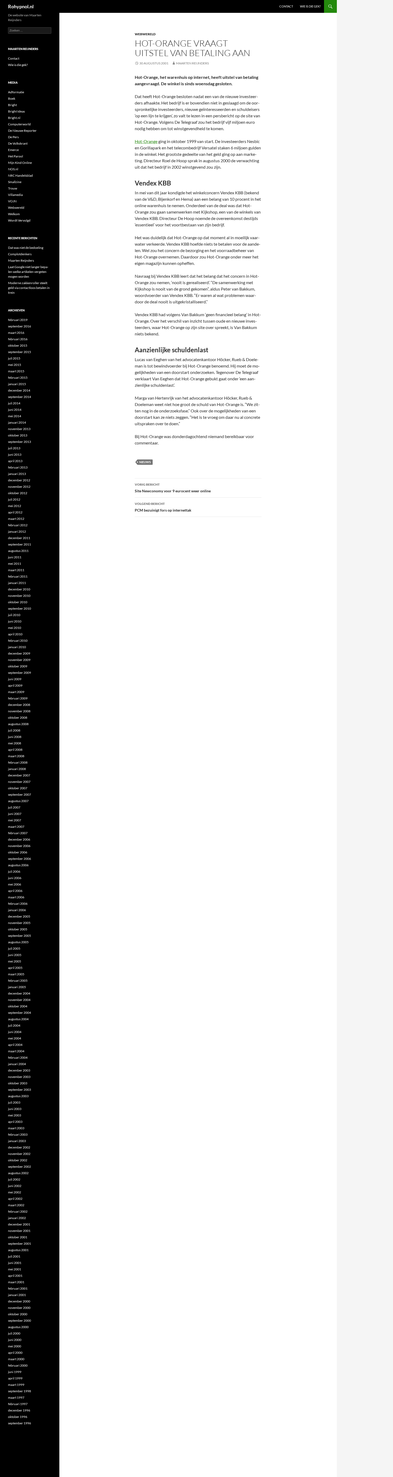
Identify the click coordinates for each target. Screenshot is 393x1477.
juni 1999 (14, 1372)
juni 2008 (14, 737)
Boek (11, 98)
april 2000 (15, 1353)
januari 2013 (17, 474)
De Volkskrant (18, 143)
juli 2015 (14, 358)
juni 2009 (14, 679)
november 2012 (19, 487)
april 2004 (15, 1045)
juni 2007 (14, 814)
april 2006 (15, 891)
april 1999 (15, 1378)
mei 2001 (14, 1269)
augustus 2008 (18, 724)
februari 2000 (18, 1365)
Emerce (13, 150)
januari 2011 (17, 583)
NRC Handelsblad (20, 175)
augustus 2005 (18, 942)
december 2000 (19, 1301)
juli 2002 (14, 1179)
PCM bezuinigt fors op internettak (163, 507)
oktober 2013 (17, 435)
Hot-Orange (146, 141)
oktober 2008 (17, 718)
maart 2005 (16, 974)
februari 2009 (18, 698)
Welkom (14, 214)
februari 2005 (18, 981)
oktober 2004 (17, 1006)
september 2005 (19, 936)
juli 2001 (14, 1256)
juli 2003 (14, 1102)
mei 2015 (14, 365)
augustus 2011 (18, 551)
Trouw (12, 188)
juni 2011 (14, 557)
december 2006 (19, 839)
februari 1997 (18, 1404)
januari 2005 (17, 987)
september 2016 (19, 326)
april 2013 (15, 461)
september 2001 (19, 1244)
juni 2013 (14, 455)
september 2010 (19, 608)
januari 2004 (17, 1064)
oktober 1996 (17, 1417)
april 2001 (15, 1276)
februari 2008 (18, 762)
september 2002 (19, 1167)
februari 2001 (18, 1288)
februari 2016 (18, 339)
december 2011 (19, 538)
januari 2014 (17, 422)
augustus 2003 (18, 1096)
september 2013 (19, 442)
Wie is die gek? (310, 6)
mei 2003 (14, 1115)
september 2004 (19, 1013)
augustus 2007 (18, 801)
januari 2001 (17, 1295)
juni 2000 (14, 1340)
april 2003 (15, 1122)
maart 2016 (16, 333)
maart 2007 (16, 827)
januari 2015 (17, 384)
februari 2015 (18, 378)
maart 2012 (16, 519)
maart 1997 (16, 1397)
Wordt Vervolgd (19, 220)
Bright (12, 105)
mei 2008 (14, 743)
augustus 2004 (18, 1019)
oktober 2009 (17, 666)
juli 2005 (14, 948)
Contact (286, 6)
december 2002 (19, 1147)
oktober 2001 (17, 1237)
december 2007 (19, 775)
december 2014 (19, 390)
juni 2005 (14, 955)
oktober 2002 (17, 1160)
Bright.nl (14, 118)
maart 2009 (16, 692)
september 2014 (19, 397)
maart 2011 (16, 570)
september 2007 (19, 794)
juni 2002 (14, 1186)
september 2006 (19, 859)
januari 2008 (17, 769)
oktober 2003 (17, 1083)
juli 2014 (14, 403)
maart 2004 (16, 1051)
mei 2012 (14, 506)
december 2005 (19, 916)
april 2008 (15, 750)
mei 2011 (14, 564)
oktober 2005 (17, 929)
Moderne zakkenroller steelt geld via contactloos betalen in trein (29, 288)
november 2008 (19, 711)
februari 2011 (18, 576)
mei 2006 (14, 884)
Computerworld (19, 124)
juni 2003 (14, 1109)
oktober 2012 (17, 493)
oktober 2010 (17, 602)
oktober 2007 (17, 788)
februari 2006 (18, 904)
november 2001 (19, 1231)
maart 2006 (16, 897)
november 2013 (19, 429)
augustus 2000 (18, 1327)
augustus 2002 (18, 1173)
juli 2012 (14, 499)
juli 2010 (14, 615)
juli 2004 (14, 1025)
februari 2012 (18, 525)
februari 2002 (18, 1211)
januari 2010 (17, 647)
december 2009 (19, 653)
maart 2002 (16, 1205)
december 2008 (19, 705)
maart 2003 (16, 1128)
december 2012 (19, 480)
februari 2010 (18, 641)
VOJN (12, 201)
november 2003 (19, 1077)
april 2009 (15, 685)
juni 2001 (14, 1263)
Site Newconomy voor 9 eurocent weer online (173, 487)
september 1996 (19, 1423)
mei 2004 (14, 1038)
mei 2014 (14, 416)
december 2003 (19, 1070)
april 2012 (15, 512)
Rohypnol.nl (21, 6)
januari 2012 (17, 531)
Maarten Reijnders (192, 63)
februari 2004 (18, 1057)
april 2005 (15, 968)
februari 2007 (18, 833)
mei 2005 (14, 961)
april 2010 (15, 634)
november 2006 (19, 846)
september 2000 (19, 1321)
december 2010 (19, 589)
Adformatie (16, 92)
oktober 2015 (17, 345)
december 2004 (19, 993)
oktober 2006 (17, 852)
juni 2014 (14, 410)
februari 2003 (18, 1134)
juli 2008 (14, 730)
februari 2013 (18, 467)
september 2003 (19, 1090)
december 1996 (19, 1410)
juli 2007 (14, 807)
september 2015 (19, 352)
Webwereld (145, 34)
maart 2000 (16, 1359)
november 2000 (19, 1308)
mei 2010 (14, 628)
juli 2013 (14, 448)
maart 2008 (16, 756)
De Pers (13, 137)
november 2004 (19, 1000)
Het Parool (15, 156)
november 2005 (19, 923)
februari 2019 (18, 320)
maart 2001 (16, 1282)
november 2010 (19, 596)
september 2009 (19, 673)
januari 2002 (17, 1218)
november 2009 (19, 660)
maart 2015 (16, 371)
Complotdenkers (20, 254)
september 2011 (19, 544)
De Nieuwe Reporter (22, 131)
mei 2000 (14, 1346)
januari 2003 (17, 1141)
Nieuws (145, 462)
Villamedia (15, 195)
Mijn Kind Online (20, 163)
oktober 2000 (17, 1314)
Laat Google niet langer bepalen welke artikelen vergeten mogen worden (28, 272)
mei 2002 (14, 1192)
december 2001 (19, 1224)
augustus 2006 (18, 865)
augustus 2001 (18, 1250)
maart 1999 (16, 1385)
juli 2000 (14, 1333)
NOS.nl (13, 169)
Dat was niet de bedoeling (25, 248)
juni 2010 (14, 621)
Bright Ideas (16, 111)
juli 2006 (14, 871)
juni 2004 (14, 1032)
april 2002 (15, 1199)
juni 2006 (14, 878)
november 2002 (19, 1154)
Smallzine (14, 182)
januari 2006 (17, 910)
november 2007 (19, 782)
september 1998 (19, 1391)
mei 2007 (14, 820)
